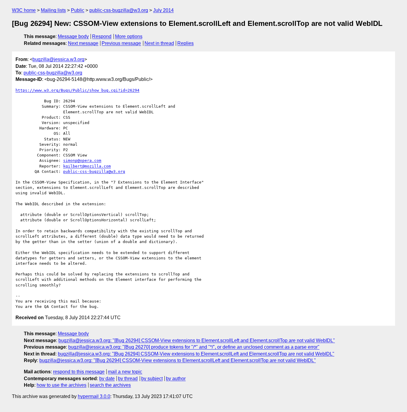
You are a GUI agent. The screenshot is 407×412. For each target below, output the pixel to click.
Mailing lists (53, 10)
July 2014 (163, 10)
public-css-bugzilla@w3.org (118, 10)
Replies (185, 43)
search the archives (110, 385)
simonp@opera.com (82, 160)
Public (77, 10)
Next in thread (159, 43)
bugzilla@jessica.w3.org (58, 59)
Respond (101, 36)
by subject (152, 378)
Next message (83, 43)
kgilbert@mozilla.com (87, 166)
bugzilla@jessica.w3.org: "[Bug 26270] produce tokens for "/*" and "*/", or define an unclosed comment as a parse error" (193, 347)
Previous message (121, 43)
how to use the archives (61, 385)
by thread (128, 378)
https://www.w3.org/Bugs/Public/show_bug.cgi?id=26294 (77, 90)
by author (176, 378)
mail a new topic (125, 371)
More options (128, 36)
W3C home (24, 10)
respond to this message (79, 371)
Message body (73, 36)
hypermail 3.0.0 (94, 396)
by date (107, 378)
